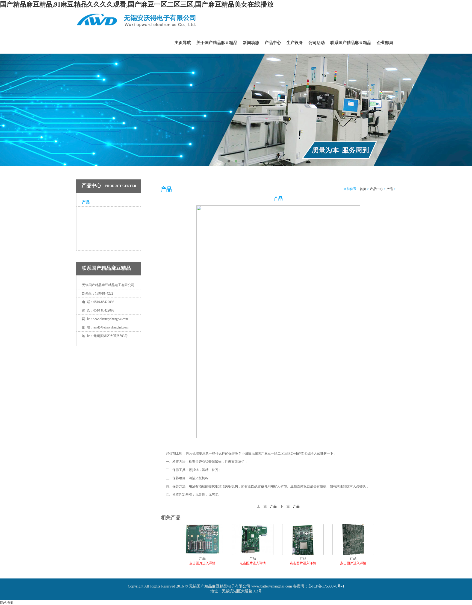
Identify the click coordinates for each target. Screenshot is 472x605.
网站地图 (6, 602)
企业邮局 (385, 42)
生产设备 (295, 42)
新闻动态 (251, 42)
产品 (86, 202)
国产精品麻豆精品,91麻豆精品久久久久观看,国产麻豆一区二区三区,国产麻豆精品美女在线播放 (137, 4)
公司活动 (316, 42)
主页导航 (183, 42)
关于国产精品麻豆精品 (216, 42)
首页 (363, 189)
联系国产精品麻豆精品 (350, 42)
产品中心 (273, 42)
